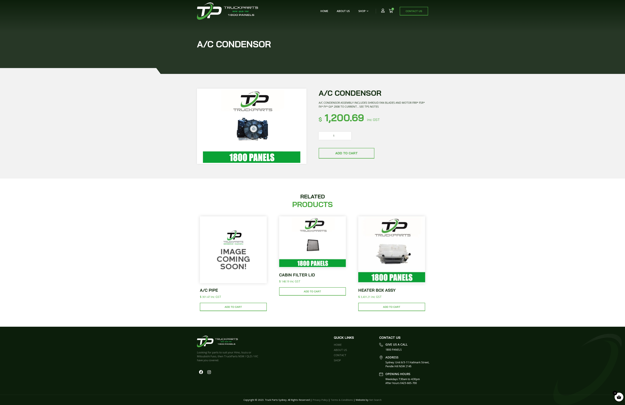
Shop (362, 11)
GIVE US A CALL (396, 344)
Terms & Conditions (342, 399)
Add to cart (346, 153)
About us (343, 11)
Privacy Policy (320, 399)
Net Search (375, 399)
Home (324, 11)
